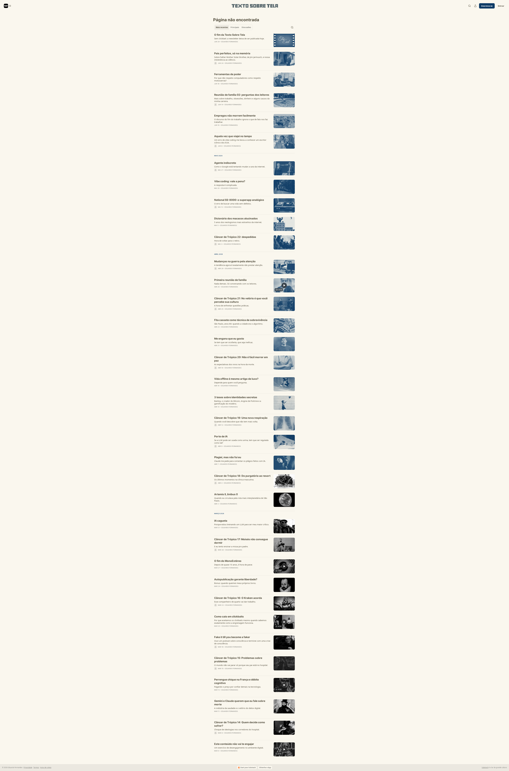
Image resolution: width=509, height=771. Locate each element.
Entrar (501, 6)
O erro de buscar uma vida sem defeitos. (232, 203)
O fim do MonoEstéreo (227, 560)
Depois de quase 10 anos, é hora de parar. (233, 564)
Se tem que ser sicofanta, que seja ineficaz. (233, 342)
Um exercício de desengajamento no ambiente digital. (239, 747)
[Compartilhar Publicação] (475, 5)
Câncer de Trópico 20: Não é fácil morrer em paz (241, 359)
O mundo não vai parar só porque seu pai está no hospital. (241, 665)
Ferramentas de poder (227, 74)
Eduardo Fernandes (229, 42)
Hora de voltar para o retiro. (227, 240)
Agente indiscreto (225, 162)
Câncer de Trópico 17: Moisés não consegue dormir (241, 541)
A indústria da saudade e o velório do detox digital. (237, 708)
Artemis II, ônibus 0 (226, 494)
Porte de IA (221, 436)
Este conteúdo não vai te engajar (234, 744)
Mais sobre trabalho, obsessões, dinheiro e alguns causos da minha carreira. (241, 99)
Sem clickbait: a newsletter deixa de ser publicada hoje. (239, 38)
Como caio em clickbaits (229, 616)
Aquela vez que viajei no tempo (233, 136)
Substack (485, 767)
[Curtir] (216, 108)
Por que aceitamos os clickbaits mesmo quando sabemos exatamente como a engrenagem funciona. (240, 621)
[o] (284, 285)
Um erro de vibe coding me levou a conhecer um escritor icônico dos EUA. (240, 141)
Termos (36, 767)
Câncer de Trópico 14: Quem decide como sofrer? (239, 724)
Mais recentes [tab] (222, 27)
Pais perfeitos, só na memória (232, 53)
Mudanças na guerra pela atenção (235, 261)
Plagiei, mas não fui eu (227, 457)
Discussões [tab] (246, 27)
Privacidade (28, 767)
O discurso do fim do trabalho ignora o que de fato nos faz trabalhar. (241, 120)
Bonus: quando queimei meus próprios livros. (235, 583)
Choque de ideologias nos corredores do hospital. (237, 729)
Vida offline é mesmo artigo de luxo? (236, 378)
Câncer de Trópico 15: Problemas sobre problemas (238, 659)
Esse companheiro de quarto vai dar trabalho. (235, 601)
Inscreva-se (487, 6)
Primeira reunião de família (230, 280)
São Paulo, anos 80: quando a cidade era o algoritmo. (238, 323)
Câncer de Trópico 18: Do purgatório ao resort (242, 475)
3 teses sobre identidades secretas (235, 397)
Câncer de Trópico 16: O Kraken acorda (238, 598)
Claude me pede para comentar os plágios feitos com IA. (240, 461)
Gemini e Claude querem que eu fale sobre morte (239, 702)
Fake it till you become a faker (232, 637)
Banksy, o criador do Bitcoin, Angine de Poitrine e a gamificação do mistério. (237, 402)
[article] (254, 40)
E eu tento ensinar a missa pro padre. (231, 546)
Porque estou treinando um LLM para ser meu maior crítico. (241, 524)
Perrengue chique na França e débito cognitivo (236, 681)
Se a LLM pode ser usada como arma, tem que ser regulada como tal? (241, 441)
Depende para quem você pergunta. (230, 382)
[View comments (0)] (234, 66)
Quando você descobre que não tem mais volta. (236, 421)
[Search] (469, 5)
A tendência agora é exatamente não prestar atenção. (238, 265)
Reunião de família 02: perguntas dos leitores (241, 94)
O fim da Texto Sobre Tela (229, 34)
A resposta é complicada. (225, 185)
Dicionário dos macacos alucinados (236, 218)
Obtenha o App (265, 767)
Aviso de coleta (45, 767)
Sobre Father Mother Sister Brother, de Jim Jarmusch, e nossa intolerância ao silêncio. (242, 58)
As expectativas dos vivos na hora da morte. (234, 364)
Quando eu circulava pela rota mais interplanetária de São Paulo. (240, 499)
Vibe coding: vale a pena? (229, 181)
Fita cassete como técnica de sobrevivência (240, 320)
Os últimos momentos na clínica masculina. (234, 479)
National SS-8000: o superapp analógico (239, 199)
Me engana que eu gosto (229, 338)
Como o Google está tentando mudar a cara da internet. (239, 166)
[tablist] (233, 27)
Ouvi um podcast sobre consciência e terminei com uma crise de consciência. (242, 642)
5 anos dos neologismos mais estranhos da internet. (238, 222)
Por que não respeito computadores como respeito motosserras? (237, 79)
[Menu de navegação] (7, 5)
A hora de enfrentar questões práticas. (231, 305)
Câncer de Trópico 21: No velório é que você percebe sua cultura (240, 300)
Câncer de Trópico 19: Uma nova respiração (240, 417)
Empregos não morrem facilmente (235, 115)
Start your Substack (248, 767)
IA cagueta (220, 520)
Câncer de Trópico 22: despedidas (235, 237)
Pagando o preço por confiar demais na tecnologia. (237, 686)
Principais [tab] (235, 27)
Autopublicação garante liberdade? (235, 579)
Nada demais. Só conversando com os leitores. (235, 283)
